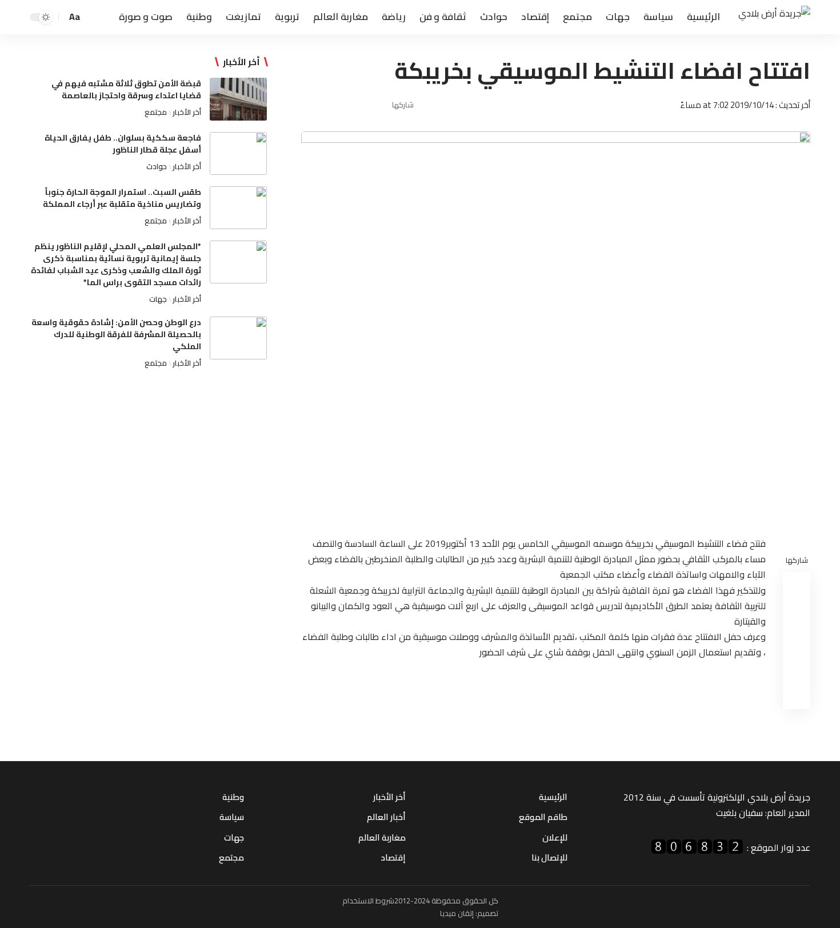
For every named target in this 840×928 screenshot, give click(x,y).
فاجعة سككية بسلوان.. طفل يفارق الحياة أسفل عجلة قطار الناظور (123, 143)
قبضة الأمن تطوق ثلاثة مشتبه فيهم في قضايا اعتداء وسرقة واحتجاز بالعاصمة (126, 89)
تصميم (487, 913)
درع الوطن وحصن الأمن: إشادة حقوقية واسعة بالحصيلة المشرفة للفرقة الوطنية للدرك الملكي (116, 334)
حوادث (156, 166)
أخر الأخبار (187, 112)
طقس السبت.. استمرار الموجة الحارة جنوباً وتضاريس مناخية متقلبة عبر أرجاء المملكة (122, 198)
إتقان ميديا (457, 913)
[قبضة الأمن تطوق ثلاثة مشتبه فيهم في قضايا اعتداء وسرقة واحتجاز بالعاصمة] (238, 99)
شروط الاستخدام (368, 900)
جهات (158, 299)
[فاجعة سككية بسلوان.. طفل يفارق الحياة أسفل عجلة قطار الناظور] (238, 153)
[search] (93, 17)
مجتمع (156, 112)
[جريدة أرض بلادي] (774, 17)
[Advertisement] (148, 472)
